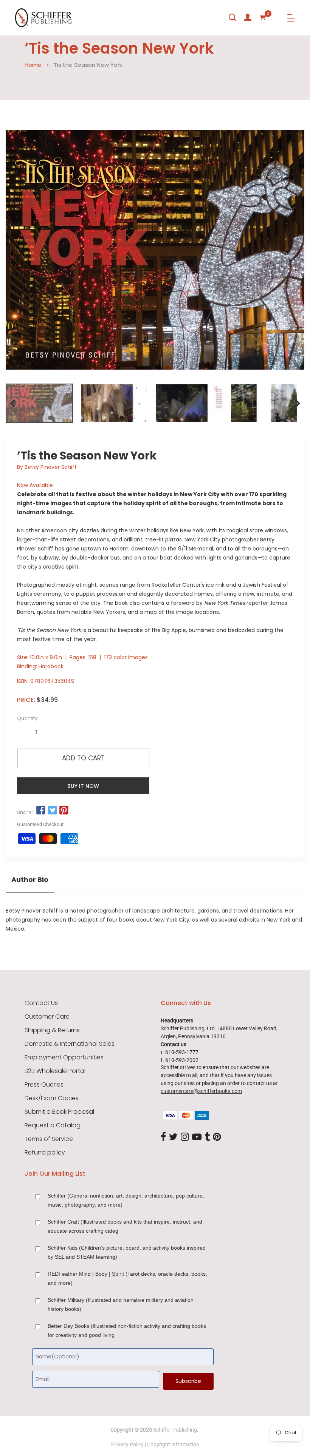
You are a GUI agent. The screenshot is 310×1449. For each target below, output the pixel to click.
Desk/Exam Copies (52, 1098)
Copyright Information (173, 1444)
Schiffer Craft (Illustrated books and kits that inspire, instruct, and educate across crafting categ (125, 1226)
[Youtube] (197, 1137)
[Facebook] (163, 1137)
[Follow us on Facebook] (41, 810)
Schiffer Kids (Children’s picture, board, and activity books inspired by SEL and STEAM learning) (127, 1252)
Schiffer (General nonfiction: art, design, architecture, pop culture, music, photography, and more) (126, 1200)
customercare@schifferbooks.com (201, 1091)
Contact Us (41, 1003)
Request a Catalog (53, 1125)
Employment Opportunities (64, 1057)
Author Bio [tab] (29, 879)
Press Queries (44, 1085)
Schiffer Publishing (175, 1430)
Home (33, 65)
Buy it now (83, 786)
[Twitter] (173, 1137)
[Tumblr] (207, 1137)
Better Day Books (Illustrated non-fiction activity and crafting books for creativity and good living (127, 1330)
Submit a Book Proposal (59, 1112)
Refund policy (45, 1153)
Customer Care (47, 1017)
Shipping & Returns (52, 1030)
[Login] (247, 17)
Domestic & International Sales (70, 1044)
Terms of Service (49, 1139)
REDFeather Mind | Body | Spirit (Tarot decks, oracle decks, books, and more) (127, 1278)
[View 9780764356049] (39, 403)
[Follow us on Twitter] (52, 810)
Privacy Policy (127, 1444)
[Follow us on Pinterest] (64, 810)
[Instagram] (185, 1137)
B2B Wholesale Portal (55, 1071)
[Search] (232, 17)
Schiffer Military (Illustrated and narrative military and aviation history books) (121, 1304)
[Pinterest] (217, 1137)
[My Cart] (263, 17)
